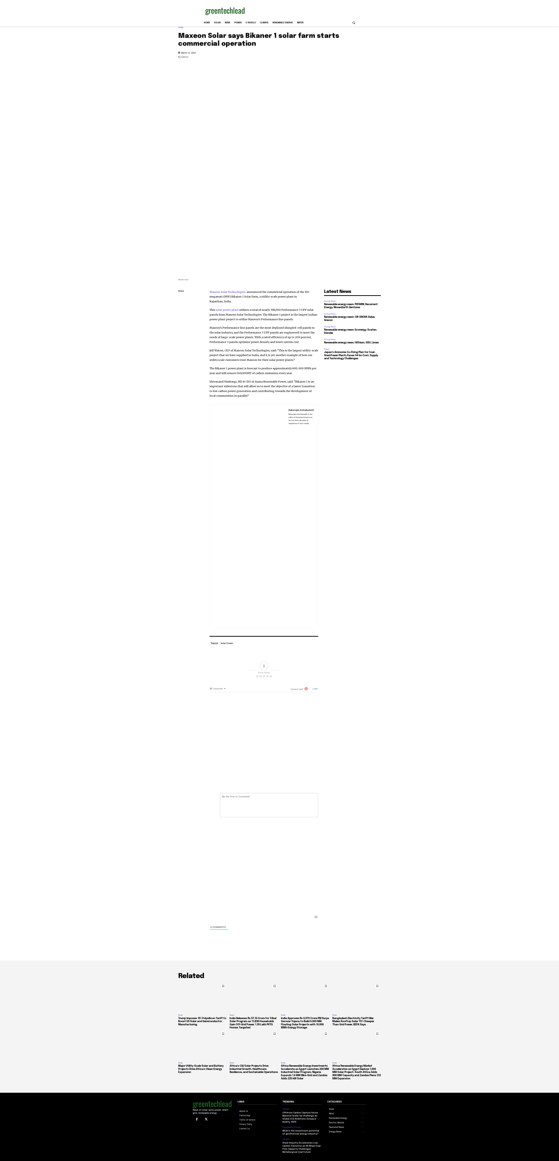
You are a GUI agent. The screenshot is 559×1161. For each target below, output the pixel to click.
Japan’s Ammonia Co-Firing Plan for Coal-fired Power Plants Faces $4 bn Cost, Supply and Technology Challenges (351, 355)
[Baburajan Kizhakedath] (249, 516)
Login (315, 688)
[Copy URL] (181, 298)
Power (326, 349)
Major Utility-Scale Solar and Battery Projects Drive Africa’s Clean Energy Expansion (200, 1069)
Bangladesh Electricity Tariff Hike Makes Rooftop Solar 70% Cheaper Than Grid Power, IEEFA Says (353, 1021)
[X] (181, 312)
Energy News (330, 301)
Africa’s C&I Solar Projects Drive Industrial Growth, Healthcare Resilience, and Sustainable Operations (254, 1069)
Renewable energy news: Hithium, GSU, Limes (351, 342)
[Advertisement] (301, 10)
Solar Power (227, 643)
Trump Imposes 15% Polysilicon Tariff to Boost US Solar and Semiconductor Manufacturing (202, 1021)
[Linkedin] (181, 305)
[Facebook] (181, 319)
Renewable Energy (291, 1127)
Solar (180, 27)
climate (286, 1109)
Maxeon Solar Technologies (227, 292)
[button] (353, 22)
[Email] (181, 325)
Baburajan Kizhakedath (301, 409)
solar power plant (227, 310)
